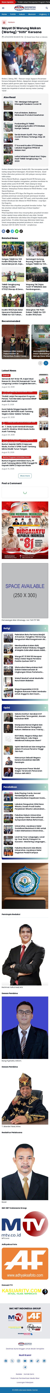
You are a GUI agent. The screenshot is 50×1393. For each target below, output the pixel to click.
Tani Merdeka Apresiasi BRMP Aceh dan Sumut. (18, 393)
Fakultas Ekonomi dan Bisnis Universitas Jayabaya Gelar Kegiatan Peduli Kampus (28, 850)
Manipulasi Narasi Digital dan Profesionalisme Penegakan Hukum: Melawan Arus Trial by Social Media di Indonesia (29, 727)
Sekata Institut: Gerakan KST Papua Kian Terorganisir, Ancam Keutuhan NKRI (30, 716)
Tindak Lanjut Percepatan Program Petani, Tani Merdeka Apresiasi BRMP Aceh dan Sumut (19, 398)
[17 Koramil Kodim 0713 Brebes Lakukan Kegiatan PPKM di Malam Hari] (8, 149)
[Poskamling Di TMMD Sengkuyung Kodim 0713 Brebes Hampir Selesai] (8, 127)
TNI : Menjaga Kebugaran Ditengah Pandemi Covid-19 (28, 103)
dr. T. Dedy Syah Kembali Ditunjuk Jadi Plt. (19, 423)
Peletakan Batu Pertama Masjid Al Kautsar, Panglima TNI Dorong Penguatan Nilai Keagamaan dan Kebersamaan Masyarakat (30, 637)
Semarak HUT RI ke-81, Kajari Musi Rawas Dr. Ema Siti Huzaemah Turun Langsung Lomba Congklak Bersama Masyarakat (19, 381)
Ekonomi (32, 14)
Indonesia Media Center (28, 1390)
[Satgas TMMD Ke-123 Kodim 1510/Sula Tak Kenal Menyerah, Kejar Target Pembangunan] (13, 249)
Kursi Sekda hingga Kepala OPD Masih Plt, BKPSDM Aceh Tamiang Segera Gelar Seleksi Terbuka (17, 411)
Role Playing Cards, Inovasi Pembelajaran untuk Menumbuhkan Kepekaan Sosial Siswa (30, 795)
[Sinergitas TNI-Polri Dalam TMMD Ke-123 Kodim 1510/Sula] (37, 299)
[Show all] (45, 628)
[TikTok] (37, 1361)
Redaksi (19, 1374)
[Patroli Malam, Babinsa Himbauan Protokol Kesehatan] (8, 116)
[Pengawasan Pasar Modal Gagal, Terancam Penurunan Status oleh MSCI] (8, 772)
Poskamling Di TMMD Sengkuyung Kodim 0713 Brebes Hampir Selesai (30, 126)
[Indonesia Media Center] (25, 8)
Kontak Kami (29, 1374)
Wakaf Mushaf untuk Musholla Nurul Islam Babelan (29, 679)
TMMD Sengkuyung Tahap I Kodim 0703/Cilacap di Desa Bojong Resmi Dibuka (12, 287)
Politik (13, 14)
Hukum (22, 14)
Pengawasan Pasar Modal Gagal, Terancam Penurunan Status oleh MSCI (28, 771)
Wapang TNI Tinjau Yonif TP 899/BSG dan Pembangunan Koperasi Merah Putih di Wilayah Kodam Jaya (36, 287)
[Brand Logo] (15, 1317)
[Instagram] (18, 1361)
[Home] (4, 22)
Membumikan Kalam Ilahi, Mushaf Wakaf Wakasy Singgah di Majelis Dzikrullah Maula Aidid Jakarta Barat (30, 648)
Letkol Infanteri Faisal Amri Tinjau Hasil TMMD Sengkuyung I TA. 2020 (30, 158)
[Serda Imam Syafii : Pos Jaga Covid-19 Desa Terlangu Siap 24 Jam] (8, 138)
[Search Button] (47, 8)
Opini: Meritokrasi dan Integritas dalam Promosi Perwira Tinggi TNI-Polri (30, 749)
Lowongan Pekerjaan (25, 1382)
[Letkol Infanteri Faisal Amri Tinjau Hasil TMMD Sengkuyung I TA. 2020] (8, 160)
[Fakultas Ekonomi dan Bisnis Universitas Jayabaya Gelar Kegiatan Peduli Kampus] (8, 851)
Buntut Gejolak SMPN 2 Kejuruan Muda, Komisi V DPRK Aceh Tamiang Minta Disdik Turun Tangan (19, 446)
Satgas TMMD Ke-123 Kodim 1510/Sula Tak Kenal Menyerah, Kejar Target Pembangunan (12, 261)
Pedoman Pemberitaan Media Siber (25, 1378)
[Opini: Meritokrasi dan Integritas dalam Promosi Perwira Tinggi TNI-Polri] (8, 750)
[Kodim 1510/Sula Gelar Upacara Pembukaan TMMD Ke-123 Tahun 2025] (13, 299)
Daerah (6, 375)
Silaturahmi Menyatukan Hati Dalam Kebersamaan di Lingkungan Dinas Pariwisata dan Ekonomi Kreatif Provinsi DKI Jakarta (30, 669)
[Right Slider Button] (47, 14)
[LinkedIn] (44, 1361)
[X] (8, 231)
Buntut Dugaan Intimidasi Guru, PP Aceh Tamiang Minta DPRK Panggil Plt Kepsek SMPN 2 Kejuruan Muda (19, 463)
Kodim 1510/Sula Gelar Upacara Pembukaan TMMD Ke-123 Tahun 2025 (12, 312)
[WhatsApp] (16, 231)
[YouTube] (25, 1361)
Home (4, 14)
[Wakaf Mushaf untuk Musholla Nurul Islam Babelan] (8, 681)
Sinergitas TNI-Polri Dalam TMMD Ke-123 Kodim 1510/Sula (35, 312)
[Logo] (25, 1344)
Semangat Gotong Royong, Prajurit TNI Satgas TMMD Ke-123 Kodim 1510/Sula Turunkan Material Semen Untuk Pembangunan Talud (36, 261)
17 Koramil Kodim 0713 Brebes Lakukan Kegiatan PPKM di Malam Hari (29, 148)
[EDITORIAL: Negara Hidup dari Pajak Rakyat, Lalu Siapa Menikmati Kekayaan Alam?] (8, 739)
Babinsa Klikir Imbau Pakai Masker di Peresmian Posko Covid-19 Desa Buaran (15, 353)
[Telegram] (12, 231)
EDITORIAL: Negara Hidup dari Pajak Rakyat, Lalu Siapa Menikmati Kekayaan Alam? (28, 738)
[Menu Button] (3, 8)
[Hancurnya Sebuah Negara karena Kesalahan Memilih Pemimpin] (8, 761)
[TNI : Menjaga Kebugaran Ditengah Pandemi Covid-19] (8, 105)
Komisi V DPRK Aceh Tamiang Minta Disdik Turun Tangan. (18, 440)
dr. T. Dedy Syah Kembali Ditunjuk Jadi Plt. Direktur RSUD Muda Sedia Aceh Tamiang (18, 429)
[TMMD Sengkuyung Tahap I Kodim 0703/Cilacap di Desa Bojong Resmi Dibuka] (13, 274)
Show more (25, 476)
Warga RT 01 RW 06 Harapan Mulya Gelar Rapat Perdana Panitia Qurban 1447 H (28, 658)
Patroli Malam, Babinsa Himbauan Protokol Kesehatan (29, 114)
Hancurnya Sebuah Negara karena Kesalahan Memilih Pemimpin (27, 760)
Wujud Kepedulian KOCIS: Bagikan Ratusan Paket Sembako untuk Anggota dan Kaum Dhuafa (30, 691)
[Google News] (31, 1361)
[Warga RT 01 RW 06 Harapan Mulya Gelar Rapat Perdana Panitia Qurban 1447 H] (8, 660)
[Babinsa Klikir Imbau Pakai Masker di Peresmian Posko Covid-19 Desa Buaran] (16, 342)
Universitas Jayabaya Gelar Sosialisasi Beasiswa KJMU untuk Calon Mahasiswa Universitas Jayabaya (30, 828)
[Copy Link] (21, 231)
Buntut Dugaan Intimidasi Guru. (16, 457)
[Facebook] (3, 231)
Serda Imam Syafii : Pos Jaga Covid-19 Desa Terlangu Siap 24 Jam (30, 137)
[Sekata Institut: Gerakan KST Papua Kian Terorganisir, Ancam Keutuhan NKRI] (8, 717)
